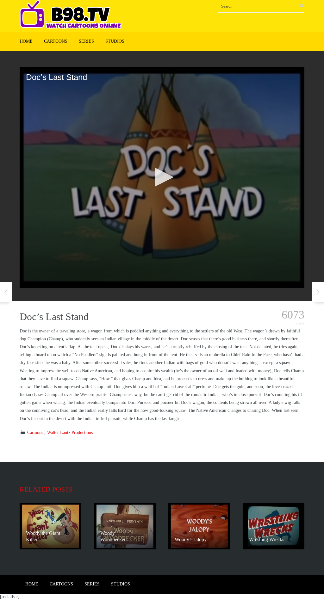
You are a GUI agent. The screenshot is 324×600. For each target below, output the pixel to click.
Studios (114, 41)
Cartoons (55, 41)
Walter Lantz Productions (70, 432)
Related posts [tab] (46, 489)
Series (86, 41)
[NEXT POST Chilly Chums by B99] (318, 292)
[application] (162, 177)
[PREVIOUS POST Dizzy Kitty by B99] (6, 292)
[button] (162, 177)
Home (26, 41)
